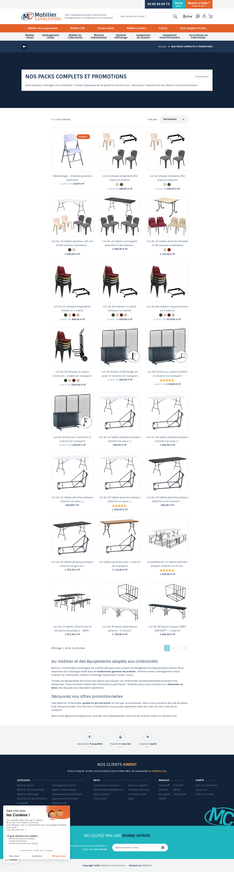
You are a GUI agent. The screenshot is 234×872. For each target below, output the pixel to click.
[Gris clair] (78, 315)
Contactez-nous (137, 794)
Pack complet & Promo (193, 28)
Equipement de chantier (65, 798)
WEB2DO (147, 865)
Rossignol (164, 794)
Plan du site (99, 798)
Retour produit (101, 794)
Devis (179, 4)
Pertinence (170, 119)
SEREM (162, 798)
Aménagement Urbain (64, 785)
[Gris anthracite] (69, 249)
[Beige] (117, 184)
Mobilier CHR (77, 28)
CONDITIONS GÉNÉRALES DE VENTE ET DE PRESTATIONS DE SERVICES (109, 789)
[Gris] (121, 184)
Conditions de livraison (106, 785)
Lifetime (163, 789)
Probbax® (22, 803)
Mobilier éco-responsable (42, 28)
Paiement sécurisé (138, 789)
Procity (163, 28)
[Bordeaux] (169, 249)
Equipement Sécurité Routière (68, 794)
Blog (131, 798)
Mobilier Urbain (25, 785)
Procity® (178, 785)
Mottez (177, 789)
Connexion (201, 789)
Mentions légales (138, 785)
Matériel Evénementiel (64, 789)
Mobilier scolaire (136, 28)
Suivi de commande (206, 785)
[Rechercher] (175, 16)
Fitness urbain (105, 28)
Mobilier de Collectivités (30, 789)
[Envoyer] (164, 847)
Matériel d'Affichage (28, 794)
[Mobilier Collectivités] (41, 19)
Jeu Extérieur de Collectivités (33, 798)
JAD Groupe (179, 794)
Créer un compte (204, 794)
